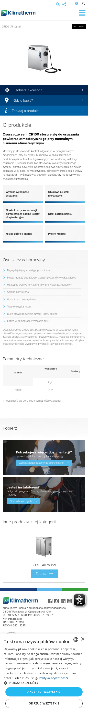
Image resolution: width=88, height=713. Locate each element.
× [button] (82, 639)
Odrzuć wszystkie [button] (44, 703)
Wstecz (81, 26)
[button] (44, 682)
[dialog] (44, 673)
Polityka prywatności (53, 678)
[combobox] (75, 639)
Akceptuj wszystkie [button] (43, 692)
